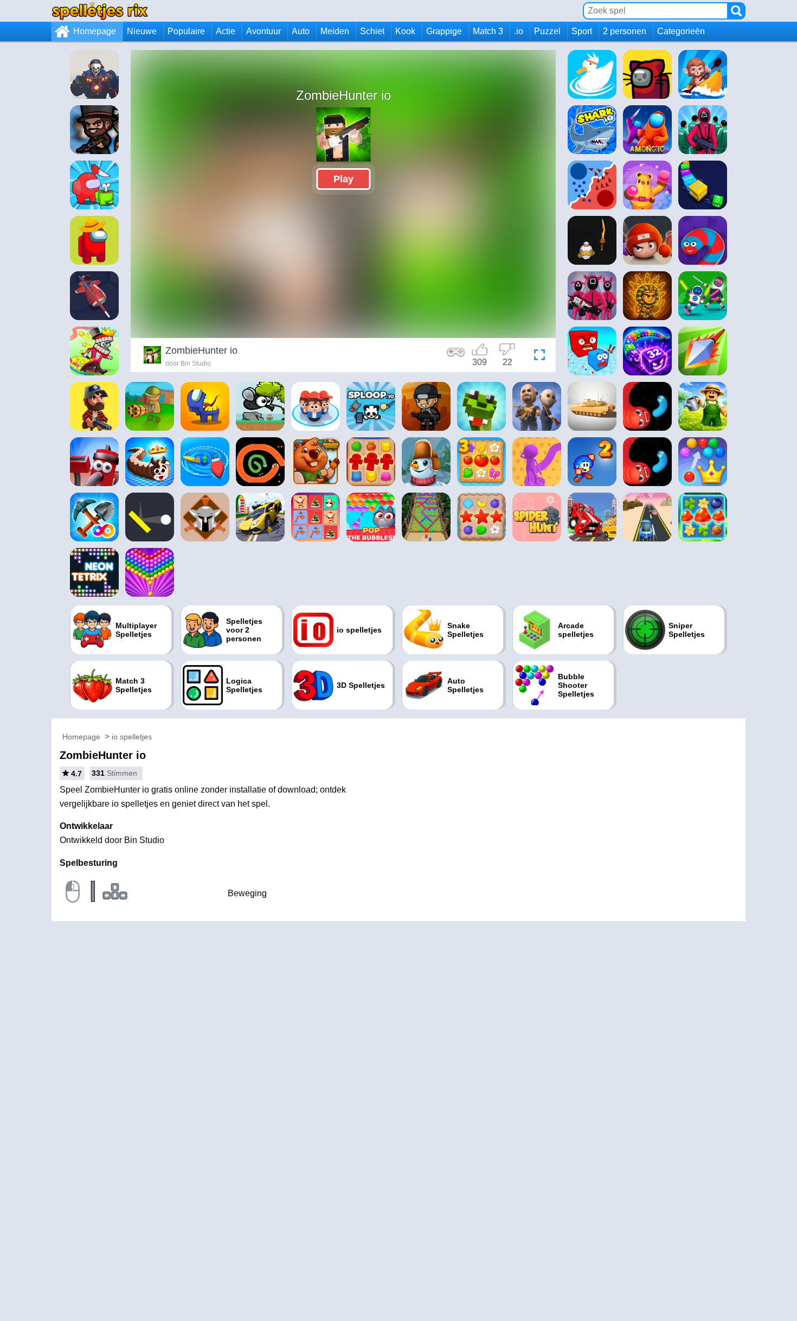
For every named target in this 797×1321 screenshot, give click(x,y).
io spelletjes (132, 736)
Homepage (94, 31)
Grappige (444, 31)
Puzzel (547, 31)
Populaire (186, 31)
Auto (301, 31)
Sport (581, 31)
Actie (225, 31)
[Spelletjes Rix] (100, 11)
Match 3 (488, 31)
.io (518, 31)
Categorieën (681, 31)
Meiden (334, 31)
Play (343, 179)
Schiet (372, 31)
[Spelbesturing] (456, 356)
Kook (405, 31)
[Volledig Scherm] (537, 356)
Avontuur (263, 31)
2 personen (624, 31)
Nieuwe (142, 31)
